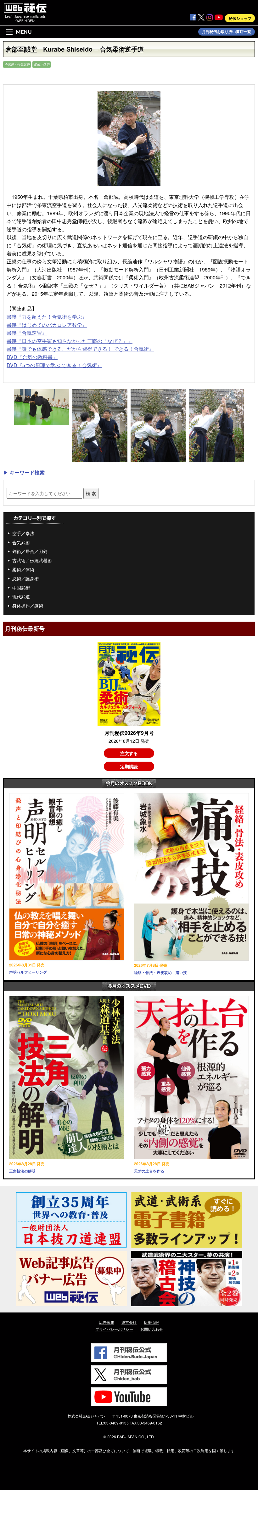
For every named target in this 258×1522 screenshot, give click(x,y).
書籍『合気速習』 (27, 332)
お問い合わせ (151, 1329)
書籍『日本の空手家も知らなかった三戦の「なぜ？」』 (69, 340)
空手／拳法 (23, 533)
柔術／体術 (41, 64)
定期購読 (129, 766)
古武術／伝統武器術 (32, 560)
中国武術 (21, 588)
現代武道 (21, 596)
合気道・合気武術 (17, 64)
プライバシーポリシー (114, 1329)
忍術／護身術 (25, 578)
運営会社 (129, 1322)
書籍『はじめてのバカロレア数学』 (47, 324)
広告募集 (106, 1322)
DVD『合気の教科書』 (32, 357)
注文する (129, 753)
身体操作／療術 (27, 605)
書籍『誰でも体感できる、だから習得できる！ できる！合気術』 (80, 348)
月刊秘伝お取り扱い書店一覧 (226, 32)
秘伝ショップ (240, 18)
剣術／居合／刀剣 (30, 551)
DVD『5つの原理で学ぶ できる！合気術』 (54, 365)
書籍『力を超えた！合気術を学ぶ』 (47, 316)
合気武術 (21, 542)
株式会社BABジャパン (86, 1415)
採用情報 (151, 1322)
